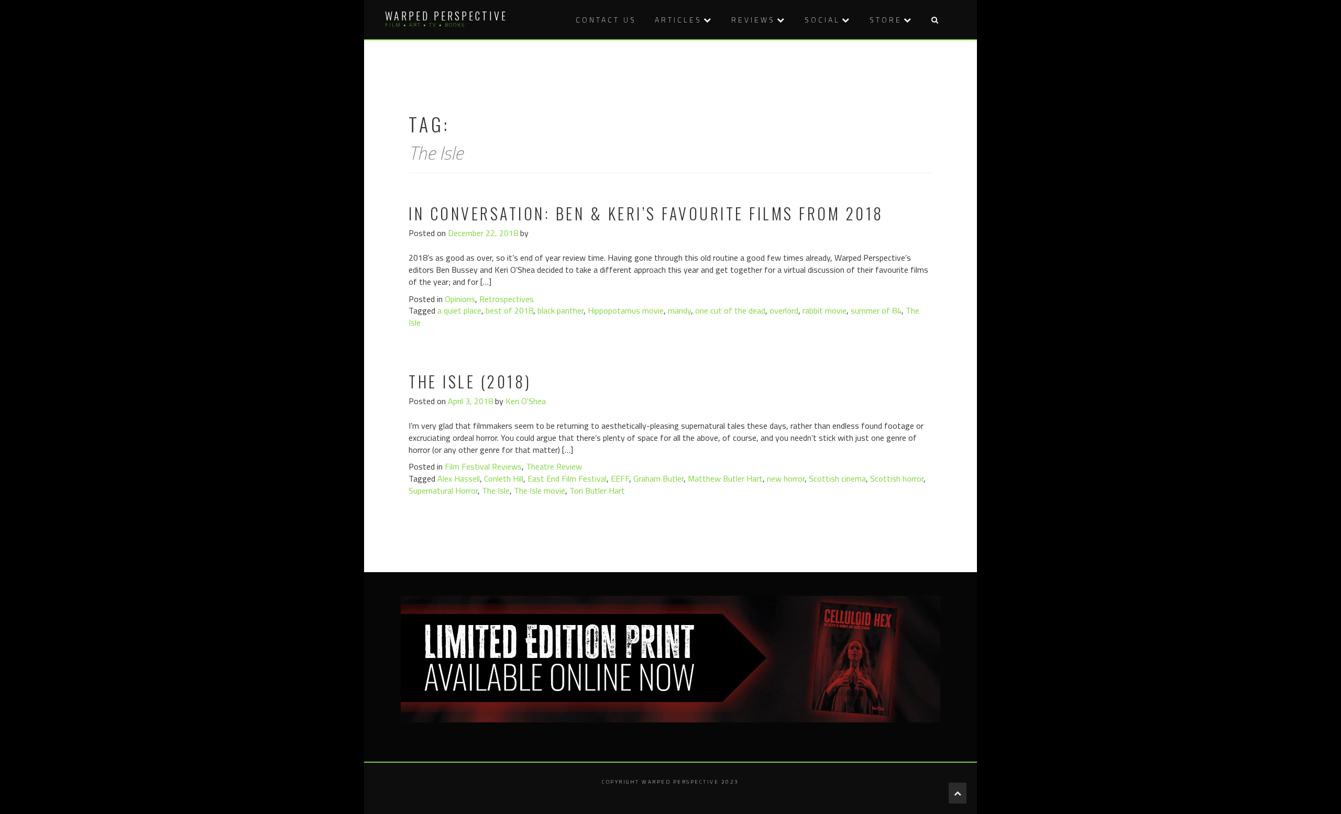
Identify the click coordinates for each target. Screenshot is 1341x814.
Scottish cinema (837, 478)
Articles (678, 19)
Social (822, 19)
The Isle (496, 490)
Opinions (460, 299)
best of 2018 (509, 310)
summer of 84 (876, 310)
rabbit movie (825, 310)
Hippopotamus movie (626, 310)
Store (886, 19)
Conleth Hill (503, 478)
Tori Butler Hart (597, 490)
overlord (784, 310)
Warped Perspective (446, 15)
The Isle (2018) (470, 381)
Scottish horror (897, 478)
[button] (934, 19)
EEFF (620, 478)
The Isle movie (539, 490)
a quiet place (459, 310)
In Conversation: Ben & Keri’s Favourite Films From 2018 (646, 213)
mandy (679, 310)
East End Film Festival (567, 478)
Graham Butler (658, 478)
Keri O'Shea (525, 401)
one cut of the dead (730, 310)
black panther (560, 310)
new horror (786, 478)
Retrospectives (506, 299)
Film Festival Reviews (483, 466)
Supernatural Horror (443, 490)
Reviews (753, 19)
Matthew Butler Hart (725, 478)
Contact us (606, 19)
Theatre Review (554, 466)
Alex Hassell (458, 478)
